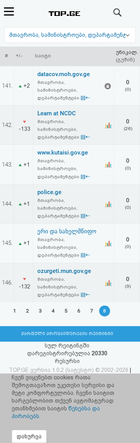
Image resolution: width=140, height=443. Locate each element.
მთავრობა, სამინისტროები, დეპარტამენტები (73, 35)
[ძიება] (117, 12)
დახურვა (29, 436)
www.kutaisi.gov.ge (62, 152)
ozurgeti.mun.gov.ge (64, 271)
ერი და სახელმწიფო (66, 231)
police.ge (49, 192)
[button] (70, 35)
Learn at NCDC (56, 113)
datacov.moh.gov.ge (63, 74)
